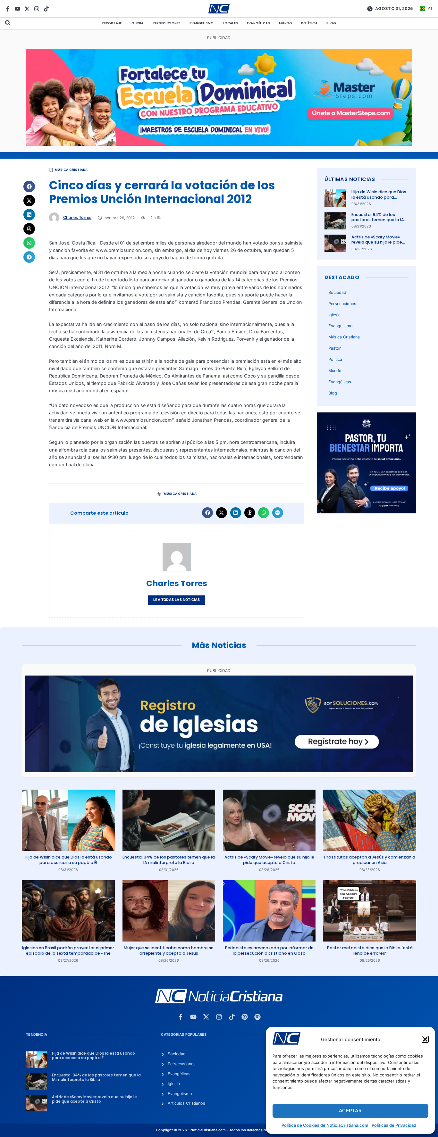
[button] (425, 1039)
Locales (230, 23)
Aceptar (350, 1111)
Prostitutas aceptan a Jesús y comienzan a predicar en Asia (369, 859)
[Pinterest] (244, 1017)
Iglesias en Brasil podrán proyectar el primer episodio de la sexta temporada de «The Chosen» (68, 953)
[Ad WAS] (219, 770)
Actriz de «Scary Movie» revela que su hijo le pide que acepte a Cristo (376, 242)
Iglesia (137, 23)
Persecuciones (167, 23)
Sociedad (337, 292)
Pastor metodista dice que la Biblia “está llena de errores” (370, 950)
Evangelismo (202, 23)
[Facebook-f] (8, 9)
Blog (331, 23)
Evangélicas (258, 23)
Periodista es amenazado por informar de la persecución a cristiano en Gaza (269, 950)
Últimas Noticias (349, 179)
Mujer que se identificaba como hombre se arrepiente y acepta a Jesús (169, 950)
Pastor (334, 348)
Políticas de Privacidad (394, 1125)
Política (309, 23)
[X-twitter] (27, 9)
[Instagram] (36, 9)
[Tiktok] (46, 9)
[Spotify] (257, 1017)
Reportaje (112, 23)
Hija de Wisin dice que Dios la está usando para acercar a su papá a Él (378, 197)
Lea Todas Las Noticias (176, 600)
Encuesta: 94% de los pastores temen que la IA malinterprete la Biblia (377, 220)
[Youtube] (17, 9)
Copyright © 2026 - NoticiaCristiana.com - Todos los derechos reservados (219, 1130)
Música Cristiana (71, 170)
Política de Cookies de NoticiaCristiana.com (325, 1125)
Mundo (285, 23)
